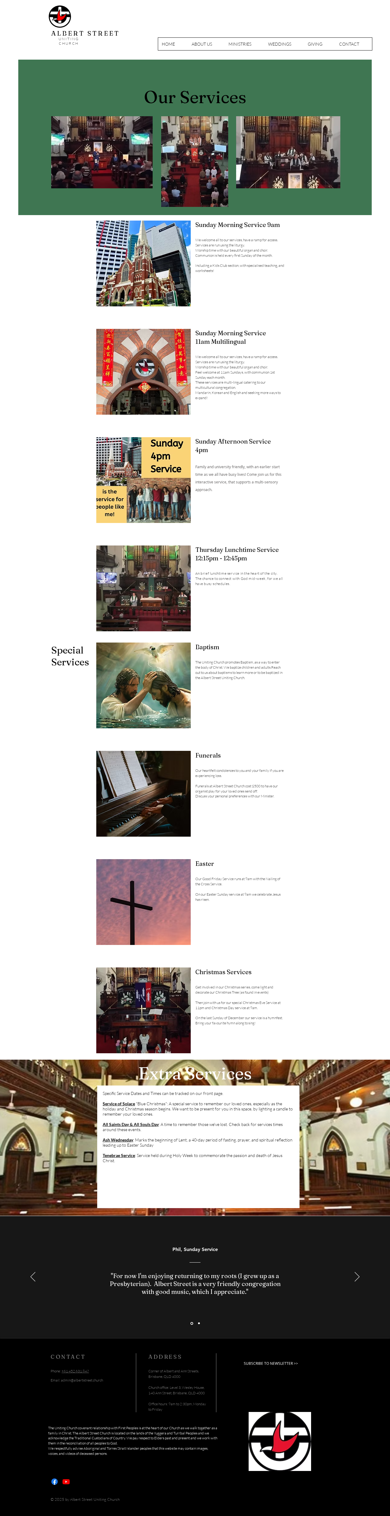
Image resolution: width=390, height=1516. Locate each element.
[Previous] (32, 1277)
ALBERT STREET (85, 33)
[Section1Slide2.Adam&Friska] (198, 1323)
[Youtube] (66, 1481)
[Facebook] (54, 1481)
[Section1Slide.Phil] (191, 1323)
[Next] (357, 1277)
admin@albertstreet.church (82, 1380)
